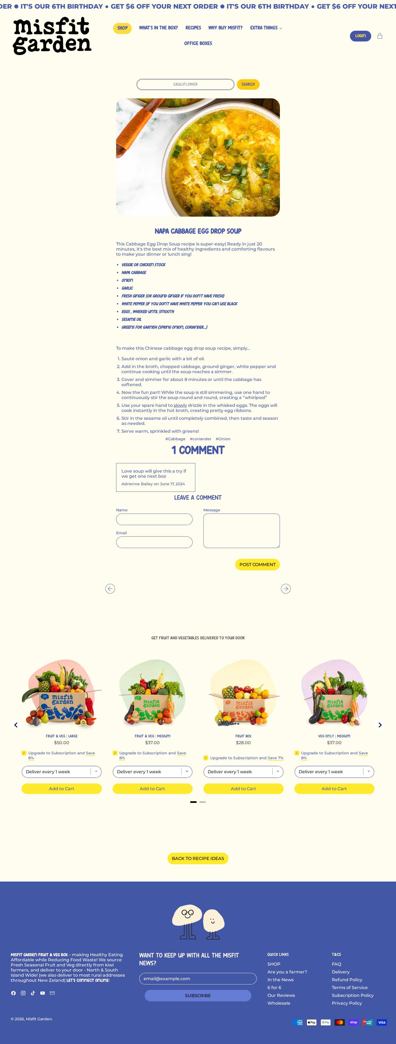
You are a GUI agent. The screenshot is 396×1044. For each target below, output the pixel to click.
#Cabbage (175, 438)
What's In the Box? (158, 28)
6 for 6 (274, 987)
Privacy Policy (347, 1003)
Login (360, 36)
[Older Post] (110, 589)
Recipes (193, 28)
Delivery (341, 971)
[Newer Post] (286, 589)
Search (248, 84)
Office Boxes (198, 43)
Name (122, 510)
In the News (281, 979)
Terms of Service (350, 987)
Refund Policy (347, 979)
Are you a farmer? (287, 971)
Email (121, 532)
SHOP (274, 964)
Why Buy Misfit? (226, 28)
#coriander (200, 438)
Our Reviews (281, 995)
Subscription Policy (353, 995)
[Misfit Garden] (198, 921)
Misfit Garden (39, 1019)
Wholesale (279, 1003)
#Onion (223, 438)
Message (211, 510)
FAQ (336, 964)
